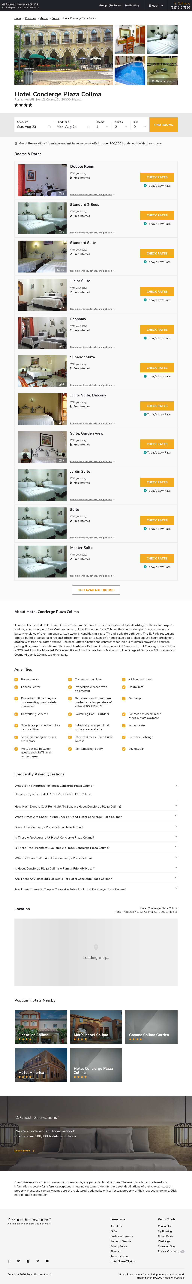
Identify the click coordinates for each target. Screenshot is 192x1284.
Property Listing (120, 1256)
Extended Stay (167, 1246)
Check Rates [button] (157, 177)
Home (17, 18)
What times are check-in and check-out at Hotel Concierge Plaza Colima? (68, 817)
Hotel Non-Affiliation (123, 1261)
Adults (119, 122)
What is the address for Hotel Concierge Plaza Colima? (54, 786)
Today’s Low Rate (159, 186)
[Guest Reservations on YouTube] (46, 1261)
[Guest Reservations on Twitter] (19, 1261)
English (153, 6)
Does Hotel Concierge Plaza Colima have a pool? (49, 827)
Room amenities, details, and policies (91, 194)
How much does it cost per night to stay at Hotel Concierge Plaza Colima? (68, 807)
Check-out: (63, 122)
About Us (116, 1226)
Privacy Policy (119, 1246)
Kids (136, 122)
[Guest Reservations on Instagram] (28, 1261)
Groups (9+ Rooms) (111, 5)
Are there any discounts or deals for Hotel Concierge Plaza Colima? (63, 879)
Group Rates (165, 1236)
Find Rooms (163, 125)
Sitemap (115, 1251)
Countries (30, 18)
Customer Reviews (122, 1236)
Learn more (154, 143)
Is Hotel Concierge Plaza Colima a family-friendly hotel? (55, 869)
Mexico (44, 18)
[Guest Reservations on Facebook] (11, 1261)
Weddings (164, 1241)
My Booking (132, 5)
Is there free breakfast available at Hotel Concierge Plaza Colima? (62, 848)
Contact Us (164, 1226)
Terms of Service (121, 1241)
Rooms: (100, 122)
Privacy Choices (167, 1251)
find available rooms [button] (96, 590)
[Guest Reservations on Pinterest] (38, 1261)
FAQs (114, 1231)
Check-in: (22, 122)
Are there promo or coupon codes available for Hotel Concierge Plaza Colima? (70, 889)
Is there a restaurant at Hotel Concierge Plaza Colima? (54, 838)
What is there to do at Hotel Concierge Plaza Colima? (53, 858)
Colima (55, 18)
